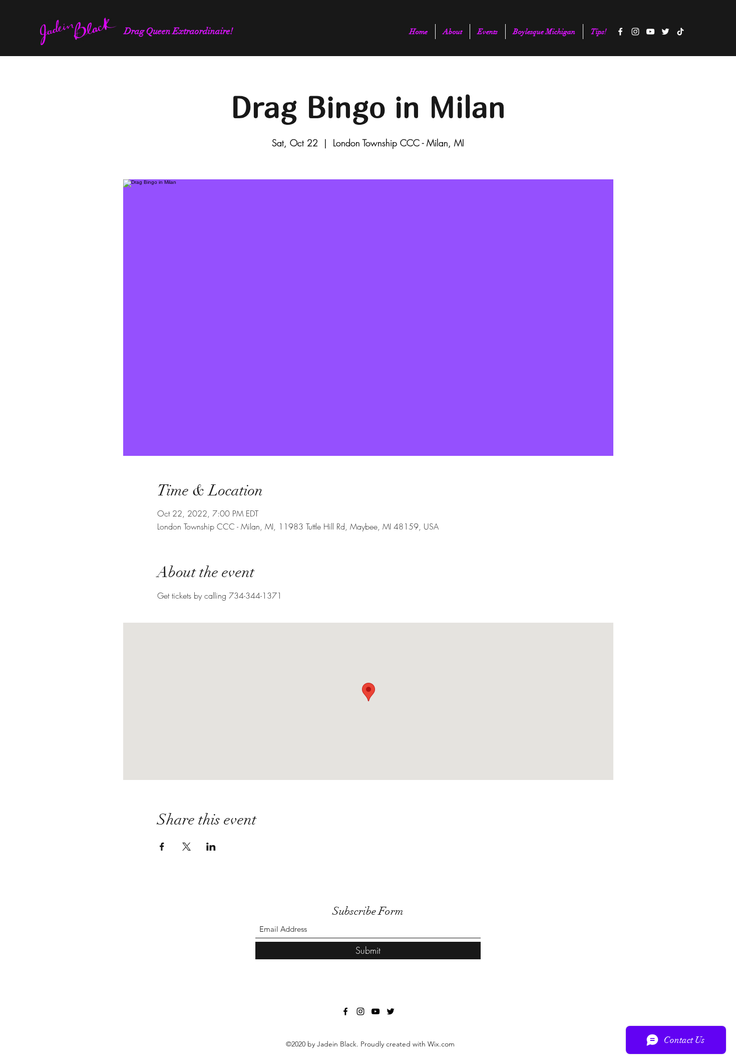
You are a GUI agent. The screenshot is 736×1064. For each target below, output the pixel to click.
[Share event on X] (186, 847)
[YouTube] (650, 32)
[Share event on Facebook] (162, 847)
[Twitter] (665, 32)
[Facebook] (620, 32)
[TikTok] (680, 32)
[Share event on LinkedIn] (211, 847)
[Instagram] (635, 32)
